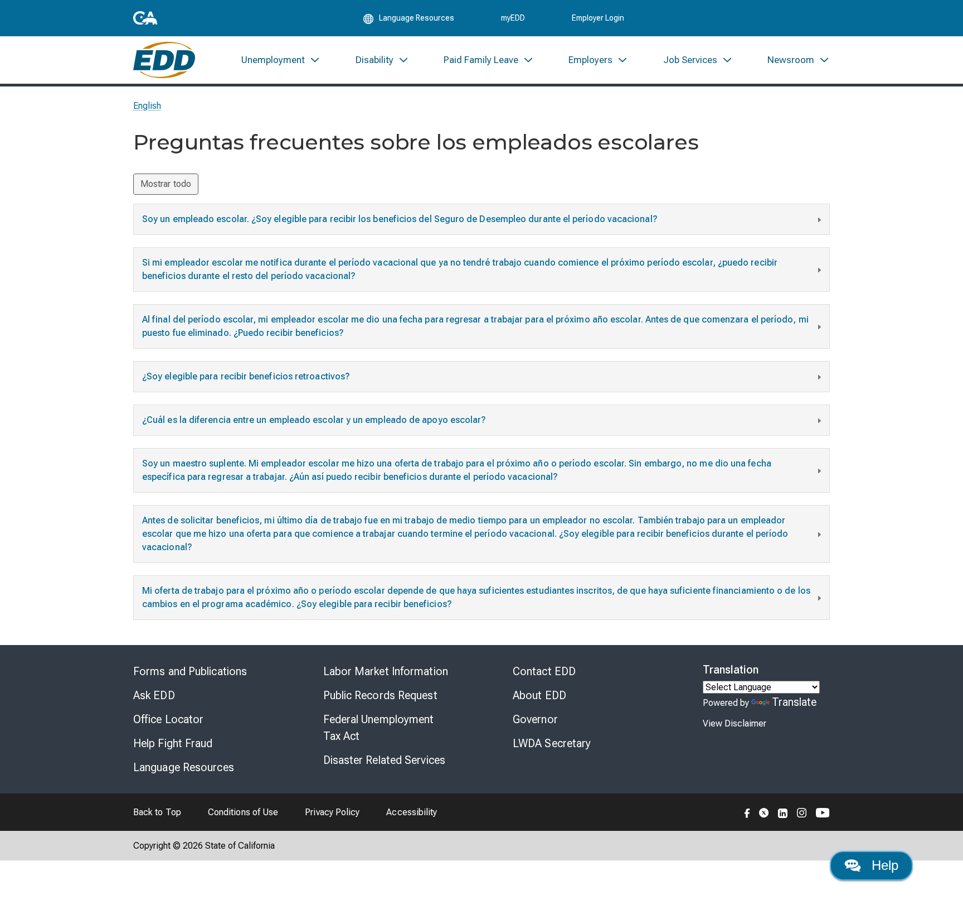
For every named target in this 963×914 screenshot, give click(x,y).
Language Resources (183, 767)
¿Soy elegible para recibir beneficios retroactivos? (246, 376)
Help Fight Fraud (173, 743)
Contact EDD (544, 671)
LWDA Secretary (552, 743)
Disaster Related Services (384, 760)
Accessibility (411, 812)
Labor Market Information (385, 671)
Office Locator (168, 719)
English (147, 105)
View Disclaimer (734, 723)
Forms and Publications (190, 671)
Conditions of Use (243, 812)
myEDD (513, 17)
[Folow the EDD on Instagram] (802, 812)
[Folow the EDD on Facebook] (747, 812)
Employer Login (598, 17)
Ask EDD (154, 695)
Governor (535, 719)
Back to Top (157, 812)
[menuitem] (281, 60)
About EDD (539, 695)
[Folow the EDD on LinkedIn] (783, 812)
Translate (794, 702)
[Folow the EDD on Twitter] (764, 812)
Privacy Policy (332, 812)
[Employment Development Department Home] (164, 60)
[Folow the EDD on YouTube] (823, 812)
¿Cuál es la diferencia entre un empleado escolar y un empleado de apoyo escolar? (314, 420)
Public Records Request (380, 695)
